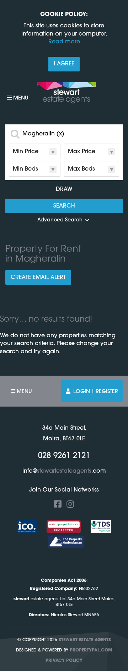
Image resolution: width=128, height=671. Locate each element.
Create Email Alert (38, 277)
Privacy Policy (64, 661)
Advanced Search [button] (59, 220)
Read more (64, 42)
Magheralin (43, 134)
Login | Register (95, 391)
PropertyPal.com (91, 650)
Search (64, 206)
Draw (64, 189)
